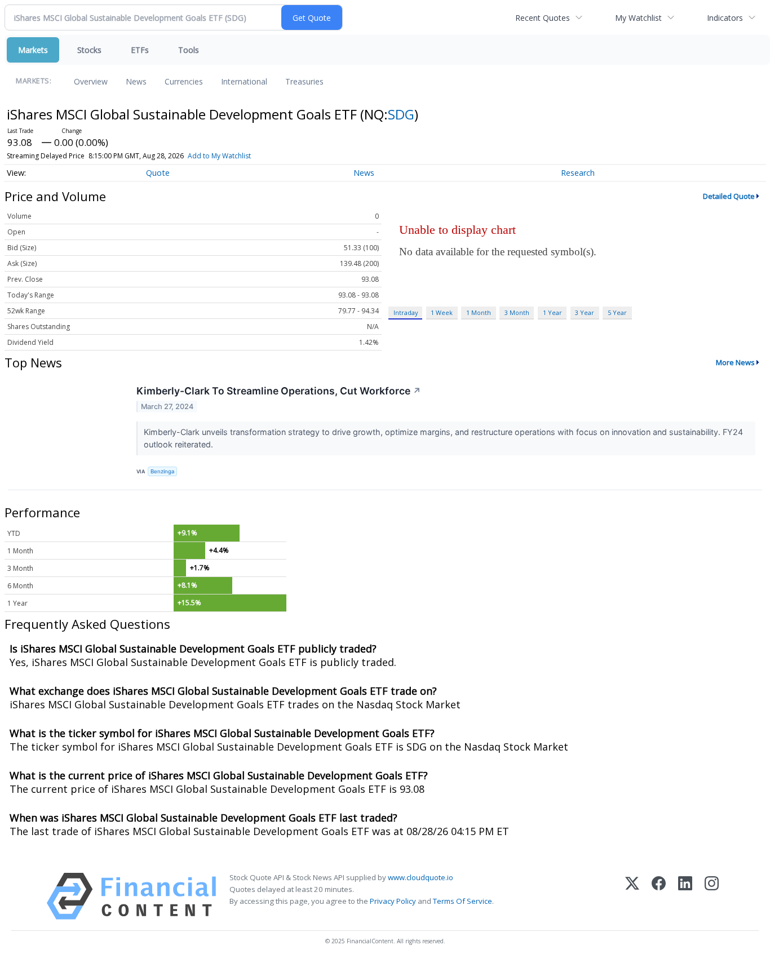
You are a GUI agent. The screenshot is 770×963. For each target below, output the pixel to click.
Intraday (405, 312)
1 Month (478, 312)
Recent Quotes (542, 17)
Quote (158, 172)
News (136, 81)
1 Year (552, 312)
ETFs (140, 50)
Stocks (89, 50)
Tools (188, 50)
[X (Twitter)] (632, 896)
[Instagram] (711, 896)
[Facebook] (658, 896)
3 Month (517, 312)
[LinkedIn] (685, 896)
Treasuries (304, 81)
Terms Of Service (462, 901)
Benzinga (162, 471)
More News (735, 362)
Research (578, 172)
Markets (33, 50)
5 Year (617, 312)
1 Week (442, 312)
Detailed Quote (729, 196)
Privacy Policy (393, 901)
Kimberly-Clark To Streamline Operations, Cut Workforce (278, 391)
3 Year (584, 312)
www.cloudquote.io (420, 877)
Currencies (184, 81)
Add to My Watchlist (219, 156)
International (244, 81)
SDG (401, 114)
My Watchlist (638, 17)
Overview (91, 81)
